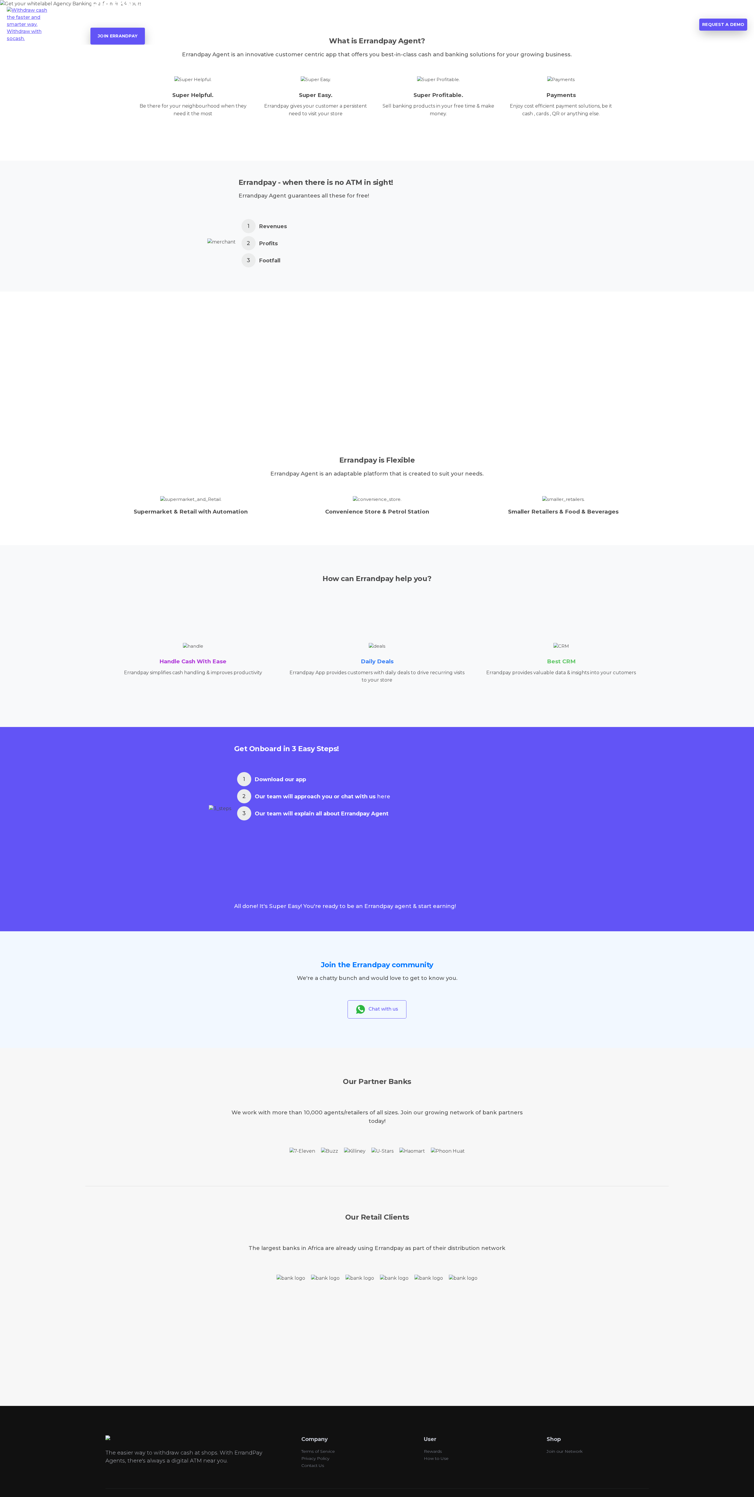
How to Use (436, 1458)
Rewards (433, 1451)
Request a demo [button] (723, 24)
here (383, 796)
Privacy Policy (315, 1458)
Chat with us (381, 1009)
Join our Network (565, 1451)
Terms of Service (318, 1451)
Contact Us (312, 1465)
